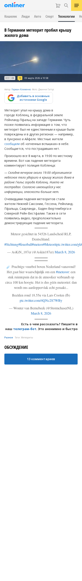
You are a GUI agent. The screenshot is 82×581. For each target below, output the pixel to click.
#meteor (37, 244)
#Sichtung (11, 244)
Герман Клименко (21, 89)
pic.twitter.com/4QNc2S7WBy (41, 300)
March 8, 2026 (65, 252)
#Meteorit (49, 244)
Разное (8, 337)
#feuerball (25, 244)
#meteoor (62, 271)
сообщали (12, 144)
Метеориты (27, 337)
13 (20, 78)
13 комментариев (41, 359)
